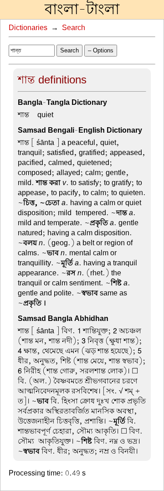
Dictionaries (28, 28)
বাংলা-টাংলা (82, 9)
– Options (100, 50)
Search (73, 28)
